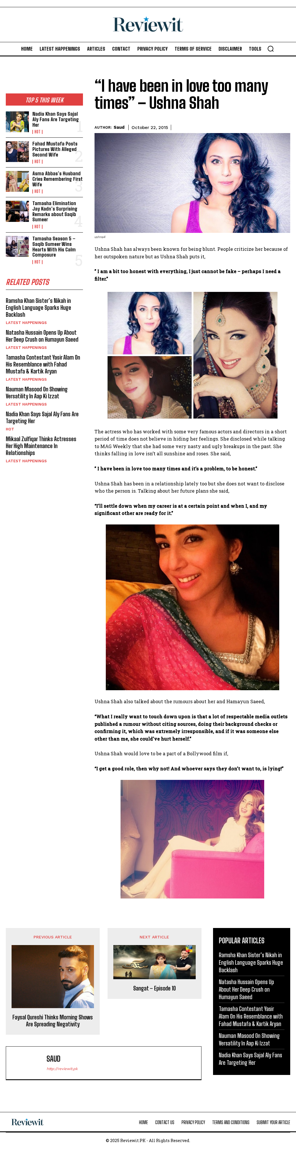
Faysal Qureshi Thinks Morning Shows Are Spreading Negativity (52, 1021)
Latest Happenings (26, 323)
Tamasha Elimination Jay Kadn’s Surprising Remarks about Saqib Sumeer (54, 211)
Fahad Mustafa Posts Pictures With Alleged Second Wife (54, 149)
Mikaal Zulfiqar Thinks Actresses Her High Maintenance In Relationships (41, 445)
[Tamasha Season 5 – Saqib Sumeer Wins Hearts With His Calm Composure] (17, 246)
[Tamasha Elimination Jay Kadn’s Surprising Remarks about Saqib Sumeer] (17, 211)
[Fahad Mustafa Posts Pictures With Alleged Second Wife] (17, 151)
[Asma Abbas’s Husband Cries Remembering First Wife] (17, 181)
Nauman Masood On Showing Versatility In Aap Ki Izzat (37, 392)
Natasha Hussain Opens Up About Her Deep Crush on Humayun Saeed (42, 336)
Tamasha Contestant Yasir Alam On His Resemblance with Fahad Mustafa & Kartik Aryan (43, 364)
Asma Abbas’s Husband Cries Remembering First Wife (57, 178)
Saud (119, 127)
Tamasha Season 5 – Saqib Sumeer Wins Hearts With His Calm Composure (54, 246)
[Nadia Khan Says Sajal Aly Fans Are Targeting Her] (17, 121)
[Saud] (28, 1062)
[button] (271, 49)
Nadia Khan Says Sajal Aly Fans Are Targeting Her (55, 119)
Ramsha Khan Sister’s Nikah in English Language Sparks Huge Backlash (38, 307)
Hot (37, 132)
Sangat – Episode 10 (154, 988)
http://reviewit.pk (62, 1069)
